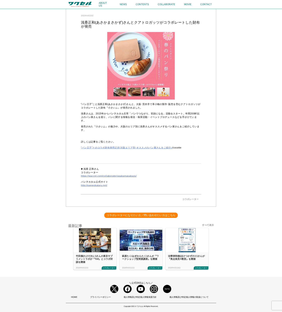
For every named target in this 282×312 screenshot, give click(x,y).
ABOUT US (103, 4)
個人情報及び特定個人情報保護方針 (140, 297)
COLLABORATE (166, 4)
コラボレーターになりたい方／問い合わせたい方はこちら (141, 215)
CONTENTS (142, 4)
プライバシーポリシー (100, 297)
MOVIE (188, 4)
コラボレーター (190, 199)
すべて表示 (208, 225)
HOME (74, 297)
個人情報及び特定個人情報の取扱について (189, 297)
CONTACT (206, 4)
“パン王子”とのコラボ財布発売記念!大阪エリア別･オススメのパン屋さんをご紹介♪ (126, 147)
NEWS (123, 4)
